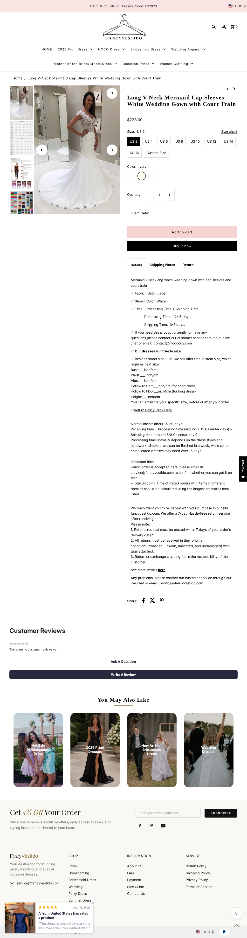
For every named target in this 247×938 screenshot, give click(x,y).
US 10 (195, 141)
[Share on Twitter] (152, 601)
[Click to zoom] (112, 93)
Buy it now (182, 246)
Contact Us (136, 893)
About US (134, 866)
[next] (234, 88)
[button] (123, 661)
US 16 (134, 153)
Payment (134, 880)
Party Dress (78, 893)
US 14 (228, 141)
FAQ (130, 873)
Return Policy (196, 866)
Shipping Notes (162, 265)
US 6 (164, 141)
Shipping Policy (198, 873)
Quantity (134, 194)
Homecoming (79, 873)
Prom (73, 866)
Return (188, 265)
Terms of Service (199, 887)
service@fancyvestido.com (38, 883)
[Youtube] (163, 825)
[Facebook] (140, 825)
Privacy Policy (197, 880)
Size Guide (135, 887)
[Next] (112, 150)
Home (18, 78)
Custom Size (156, 153)
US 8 (179, 141)
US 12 (211, 141)
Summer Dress (80, 900)
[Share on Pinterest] (162, 601)
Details (136, 265)
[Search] (213, 26)
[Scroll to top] (236, 925)
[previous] (227, 88)
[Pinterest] (151, 825)
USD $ (240, 6)
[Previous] (41, 150)
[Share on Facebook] (143, 601)
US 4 (149, 141)
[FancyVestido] (123, 27)
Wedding (76, 887)
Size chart (229, 131)
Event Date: (140, 213)
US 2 (133, 141)
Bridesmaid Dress (82, 880)
